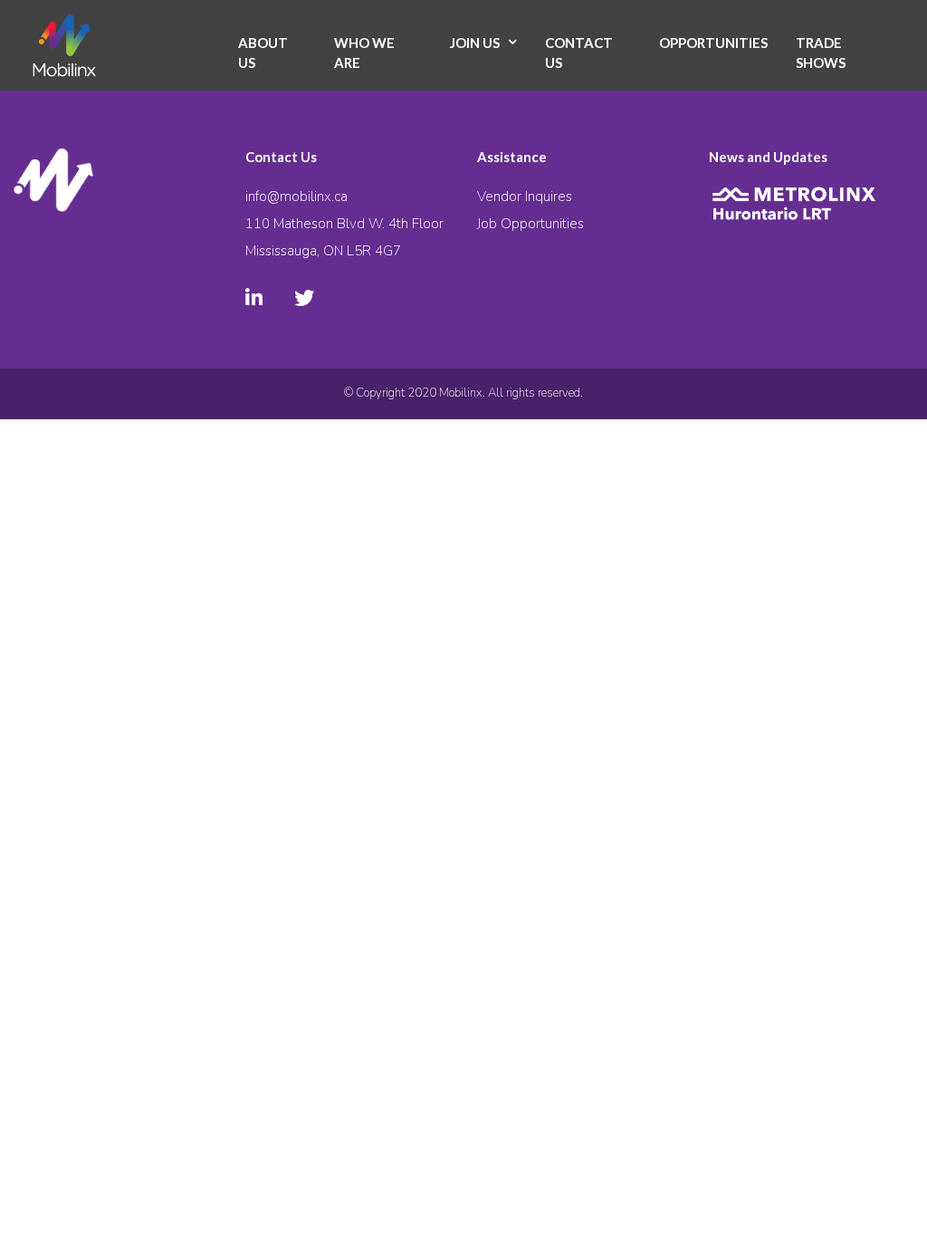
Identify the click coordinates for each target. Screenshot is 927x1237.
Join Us (475, 42)
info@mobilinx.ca (296, 196)
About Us (263, 53)
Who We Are (364, 53)
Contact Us (579, 53)
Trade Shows (821, 53)
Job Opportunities (530, 224)
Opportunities (713, 42)
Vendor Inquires (524, 196)
